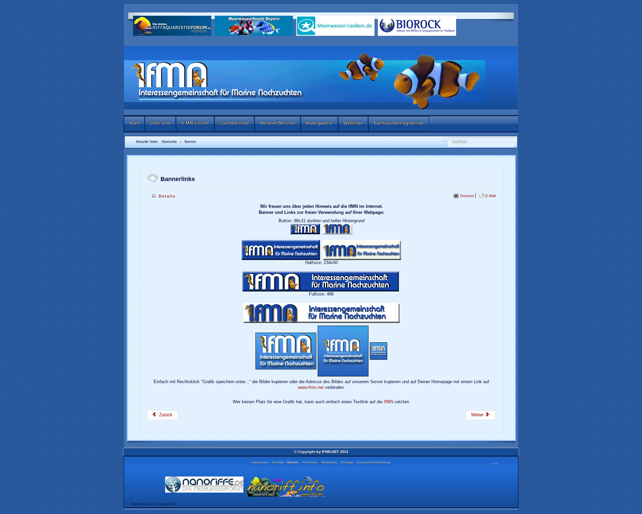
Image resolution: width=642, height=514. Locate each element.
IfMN (388, 401)
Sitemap (346, 462)
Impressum (260, 462)
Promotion (310, 462)
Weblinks (352, 122)
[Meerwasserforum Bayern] (254, 25)
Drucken (466, 196)
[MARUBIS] (417, 25)
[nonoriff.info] (286, 486)
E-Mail (490, 196)
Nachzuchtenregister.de (398, 122)
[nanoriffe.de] (204, 484)
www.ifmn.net (311, 387)
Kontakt (278, 462)
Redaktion (329, 462)
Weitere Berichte (277, 122)
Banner (293, 462)
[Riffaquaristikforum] (172, 25)
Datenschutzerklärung (373, 462)
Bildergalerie (319, 122)
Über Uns (160, 122)
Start (134, 122)
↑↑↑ (494, 463)
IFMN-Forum (195, 122)
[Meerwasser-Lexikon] (335, 25)
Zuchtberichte (234, 122)
